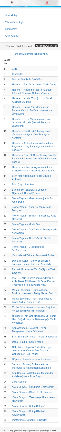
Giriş (14, 68)
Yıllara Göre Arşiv (14, 22)
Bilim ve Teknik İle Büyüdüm (27, 79)
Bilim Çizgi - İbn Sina (23, 184)
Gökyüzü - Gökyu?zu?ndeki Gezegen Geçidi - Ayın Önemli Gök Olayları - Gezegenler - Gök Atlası (32, 350)
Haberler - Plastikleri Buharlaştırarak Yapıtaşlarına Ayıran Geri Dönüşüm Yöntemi (31, 134)
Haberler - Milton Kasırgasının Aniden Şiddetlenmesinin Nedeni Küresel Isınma (33, 168)
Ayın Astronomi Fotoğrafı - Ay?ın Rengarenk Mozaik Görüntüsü (29, 329)
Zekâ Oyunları (19, 381)
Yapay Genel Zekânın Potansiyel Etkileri (33, 255)
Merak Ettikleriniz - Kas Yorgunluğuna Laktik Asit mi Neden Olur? (32, 300)
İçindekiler (17, 74)
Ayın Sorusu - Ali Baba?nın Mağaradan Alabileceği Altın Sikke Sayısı (33, 374)
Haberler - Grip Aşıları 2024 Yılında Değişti (34, 84)
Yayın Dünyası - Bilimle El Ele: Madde (32, 392)
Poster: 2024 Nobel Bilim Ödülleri (29, 419)
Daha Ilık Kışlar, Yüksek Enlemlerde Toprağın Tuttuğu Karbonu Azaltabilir (31, 262)
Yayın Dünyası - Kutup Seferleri (28, 406)
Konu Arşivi (11, 28)
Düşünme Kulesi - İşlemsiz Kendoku (31, 359)
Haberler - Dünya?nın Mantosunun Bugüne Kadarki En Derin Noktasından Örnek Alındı (32, 110)
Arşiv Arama (11, 35)
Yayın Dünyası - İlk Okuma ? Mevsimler (33, 386)
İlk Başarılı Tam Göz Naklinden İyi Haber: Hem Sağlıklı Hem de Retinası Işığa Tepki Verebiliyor (34, 319)
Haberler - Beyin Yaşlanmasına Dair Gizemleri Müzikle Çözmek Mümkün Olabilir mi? (31, 122)
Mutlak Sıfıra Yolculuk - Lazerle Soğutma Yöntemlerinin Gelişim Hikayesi (33, 308)
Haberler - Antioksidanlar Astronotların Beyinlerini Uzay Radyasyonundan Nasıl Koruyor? (33, 146)
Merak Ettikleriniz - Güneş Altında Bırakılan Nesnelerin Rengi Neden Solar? (34, 291)
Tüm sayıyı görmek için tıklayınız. (30, 53)
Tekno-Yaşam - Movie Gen (26, 224)
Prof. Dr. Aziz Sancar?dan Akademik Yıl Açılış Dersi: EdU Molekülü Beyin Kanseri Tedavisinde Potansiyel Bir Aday (33, 281)
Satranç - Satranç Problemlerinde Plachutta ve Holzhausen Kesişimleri (31, 366)
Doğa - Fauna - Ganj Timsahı (27, 341)
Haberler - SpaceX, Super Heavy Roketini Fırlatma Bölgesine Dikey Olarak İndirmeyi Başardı (34, 158)
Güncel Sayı (11, 15)
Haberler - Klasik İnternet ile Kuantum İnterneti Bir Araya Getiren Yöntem (32, 91)
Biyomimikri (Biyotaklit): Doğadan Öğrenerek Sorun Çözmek (29, 191)
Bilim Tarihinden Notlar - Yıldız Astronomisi (34, 336)
